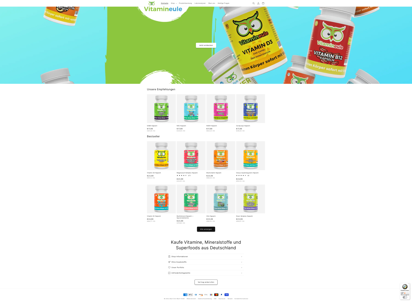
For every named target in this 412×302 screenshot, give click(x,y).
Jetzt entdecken (206, 45)
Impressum (222, 298)
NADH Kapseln (211, 126)
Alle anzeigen (206, 229)
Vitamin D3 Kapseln (154, 173)
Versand (230, 298)
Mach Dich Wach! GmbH (177, 298)
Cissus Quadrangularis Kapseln (247, 173)
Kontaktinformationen (241, 298)
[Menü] (408, 284)
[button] (174, 3)
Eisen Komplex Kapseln (244, 216)
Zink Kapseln (211, 216)
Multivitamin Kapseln (213, 173)
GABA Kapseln (152, 126)
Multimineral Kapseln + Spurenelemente (185, 217)
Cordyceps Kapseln (243, 126)
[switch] (405, 297)
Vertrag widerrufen (206, 282)
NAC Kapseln (181, 126)
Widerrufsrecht (191, 298)
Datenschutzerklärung (205, 298)
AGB (215, 298)
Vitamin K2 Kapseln (154, 216)
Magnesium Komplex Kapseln (187, 173)
